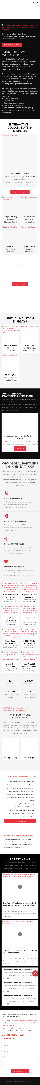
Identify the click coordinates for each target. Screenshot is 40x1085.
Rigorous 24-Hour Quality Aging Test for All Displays (29, 596)
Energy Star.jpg (10, 758)
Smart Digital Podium (29, 246)
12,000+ (10, 691)
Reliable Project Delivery (14, 566)
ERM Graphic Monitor (10, 375)
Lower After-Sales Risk (13, 498)
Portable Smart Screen (10, 345)
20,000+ (29, 681)
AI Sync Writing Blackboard (10, 217)
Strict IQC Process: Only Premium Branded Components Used (10, 665)
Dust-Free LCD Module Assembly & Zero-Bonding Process (29, 665)
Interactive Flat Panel (20, 174)
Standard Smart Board (29, 217)
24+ (29, 691)
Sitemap (30, 1081)
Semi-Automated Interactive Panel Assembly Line (10, 596)
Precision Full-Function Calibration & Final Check (29, 619)
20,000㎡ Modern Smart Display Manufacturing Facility (30, 642)
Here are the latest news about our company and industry (17, 970)
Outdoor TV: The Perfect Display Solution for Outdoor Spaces (20, 951)
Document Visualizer (10, 246)
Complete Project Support (15, 521)
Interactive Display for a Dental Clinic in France (20, 437)
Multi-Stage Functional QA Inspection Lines (10, 619)
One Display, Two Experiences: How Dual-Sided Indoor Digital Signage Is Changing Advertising (19, 904)
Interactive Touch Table (29, 345)
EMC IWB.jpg (29, 758)
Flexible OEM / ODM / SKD (14, 544)
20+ (11, 681)
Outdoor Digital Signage (18, 275)
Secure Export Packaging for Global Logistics (10, 642)
